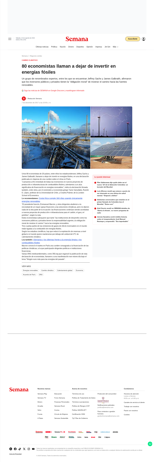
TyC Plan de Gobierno (80, 418)
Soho (39, 410)
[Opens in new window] (15, 449)
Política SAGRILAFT (79, 410)
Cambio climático (47, 270)
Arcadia (40, 406)
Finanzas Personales (61, 402)
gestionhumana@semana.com (108, 416)
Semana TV (42, 398)
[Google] (10, 449)
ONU (41, 274)
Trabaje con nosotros (131, 406)
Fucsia (40, 414)
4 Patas (40, 418)
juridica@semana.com (105, 407)
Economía (79, 270)
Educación (58, 394)
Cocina (56, 410)
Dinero (40, 402)
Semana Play (42, 394)
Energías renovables (30, 270)
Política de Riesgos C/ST (81, 406)
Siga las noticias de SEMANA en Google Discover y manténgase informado (54, 91)
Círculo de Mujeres (61, 414)
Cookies (127, 415)
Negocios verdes (36, 56)
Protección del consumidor (107, 394)
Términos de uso (78, 394)
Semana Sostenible (61, 418)
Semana (25, 56)
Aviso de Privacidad (17, 454)
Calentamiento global (64, 270)
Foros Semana (59, 398)
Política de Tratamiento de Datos (83, 398)
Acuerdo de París (29, 274)
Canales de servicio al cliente (134, 402)
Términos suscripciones (80, 402)
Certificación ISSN (78, 414)
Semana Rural (59, 406)
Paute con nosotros (131, 410)
